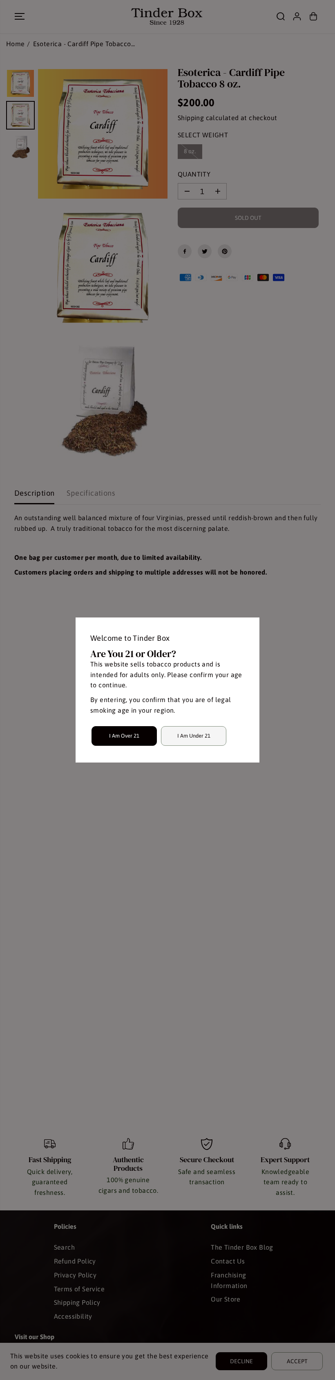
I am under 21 (193, 736)
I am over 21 (124, 736)
